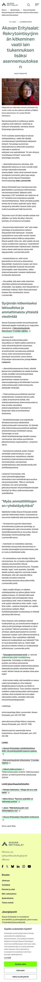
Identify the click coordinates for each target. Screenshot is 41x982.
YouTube (29, 866)
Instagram (23, 866)
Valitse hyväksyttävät (20, 977)
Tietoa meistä (7, 903)
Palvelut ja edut (8, 889)
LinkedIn (18, 866)
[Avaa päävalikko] (37, 5)
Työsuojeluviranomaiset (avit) (16, 655)
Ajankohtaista (15, 10)
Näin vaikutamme (9, 894)
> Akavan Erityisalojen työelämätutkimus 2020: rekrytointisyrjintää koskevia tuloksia (19, 751)
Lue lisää (7, 958)
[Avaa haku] (28, 5)
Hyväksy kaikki (20, 964)
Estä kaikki (21, 970)
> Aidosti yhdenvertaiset (13, 769)
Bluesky (12, 866)
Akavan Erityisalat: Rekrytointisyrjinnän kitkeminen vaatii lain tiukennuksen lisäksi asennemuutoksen (20, 13)
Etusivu (4, 10)
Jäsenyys (6, 880)
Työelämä (6, 885)
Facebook (2, 866)
